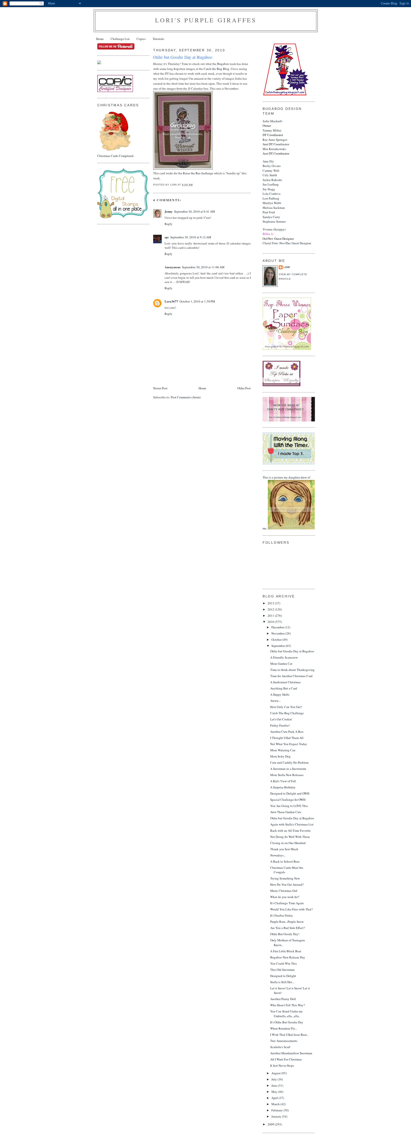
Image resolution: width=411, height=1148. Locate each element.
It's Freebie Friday (281, 915)
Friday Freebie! (280, 725)
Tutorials (158, 39)
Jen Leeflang (271, 184)
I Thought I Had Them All (286, 738)
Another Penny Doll (283, 999)
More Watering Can (282, 750)
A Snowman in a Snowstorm (288, 769)
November (278, 633)
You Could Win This (283, 963)
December (278, 627)
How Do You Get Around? (287, 884)
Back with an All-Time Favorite (290, 830)
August (276, 1073)
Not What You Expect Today (288, 744)
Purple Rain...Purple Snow (287, 921)
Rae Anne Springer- (275, 142)
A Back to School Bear (284, 861)
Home (100, 39)
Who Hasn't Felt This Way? (287, 1005)
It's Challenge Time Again (287, 903)
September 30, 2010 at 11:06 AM (203, 267)
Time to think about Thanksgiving (292, 670)
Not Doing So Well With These (290, 837)
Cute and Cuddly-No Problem (289, 762)
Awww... (275, 701)
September (278, 646)
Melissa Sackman (274, 207)
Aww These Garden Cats (285, 812)
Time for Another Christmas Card (291, 676)
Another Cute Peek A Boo (286, 731)
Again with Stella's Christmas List (291, 824)
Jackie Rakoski (272, 180)
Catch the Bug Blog (216, 69)
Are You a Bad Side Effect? (287, 928)
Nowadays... (278, 855)
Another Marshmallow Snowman (291, 1053)
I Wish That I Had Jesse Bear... (289, 1034)
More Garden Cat (281, 663)
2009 (271, 1124)
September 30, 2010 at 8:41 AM (194, 211)
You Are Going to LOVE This (289, 806)
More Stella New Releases (286, 775)
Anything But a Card (283, 688)
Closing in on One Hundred (288, 843)
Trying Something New (285, 878)
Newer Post (160, 388)
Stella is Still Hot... (282, 982)
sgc (167, 237)
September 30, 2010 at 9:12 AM (190, 237)
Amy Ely (268, 161)
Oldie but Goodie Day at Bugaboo (292, 651)
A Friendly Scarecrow (284, 657)
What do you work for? (284, 897)
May (274, 1091)
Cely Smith (270, 175)
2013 (271, 603)
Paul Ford (269, 212)
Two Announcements (283, 1041)
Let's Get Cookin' (281, 719)
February (277, 1110)
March (275, 1104)
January (276, 1116)
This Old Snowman (282, 969)
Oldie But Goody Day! (284, 934)
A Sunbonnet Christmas (285, 682)
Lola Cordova (271, 193)
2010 (271, 622)
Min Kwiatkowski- (276, 151)
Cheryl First (270, 243)
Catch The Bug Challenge (287, 713)
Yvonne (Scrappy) (274, 229)
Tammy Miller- (273, 132)
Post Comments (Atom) (186, 397)
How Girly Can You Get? (286, 707)
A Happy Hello (279, 694)
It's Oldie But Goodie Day (286, 1022)
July (274, 1079)
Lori (287, 267)
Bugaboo (223, 64)
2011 (271, 615)
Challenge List (120, 39)
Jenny (169, 211)
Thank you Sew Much (284, 849)
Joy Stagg (269, 189)
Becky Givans (272, 166)
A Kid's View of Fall (283, 781)
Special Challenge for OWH (287, 799)
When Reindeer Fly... (283, 1028)
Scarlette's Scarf (280, 1047)
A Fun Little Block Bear (285, 951)
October (276, 639)
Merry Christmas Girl (283, 891)
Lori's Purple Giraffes (205, 20)
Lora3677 (171, 301)
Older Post (244, 388)
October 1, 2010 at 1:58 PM (197, 301)
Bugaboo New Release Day (287, 957)
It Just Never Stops (282, 1065)
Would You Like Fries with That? (291, 909)
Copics (141, 39)
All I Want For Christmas (286, 1059)
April (275, 1098)
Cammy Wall (271, 170)
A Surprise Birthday (283, 787)
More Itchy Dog (280, 756)
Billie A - (268, 234)
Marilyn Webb (272, 203)
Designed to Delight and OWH (289, 793)
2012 (271, 609)
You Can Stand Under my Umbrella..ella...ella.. (286, 1013)
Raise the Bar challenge (198, 173)
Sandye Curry (271, 217)
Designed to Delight (283, 976)
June (274, 1085)
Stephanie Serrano (274, 221)
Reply (168, 224)
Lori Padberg (271, 198)
